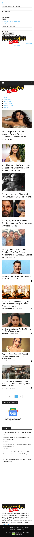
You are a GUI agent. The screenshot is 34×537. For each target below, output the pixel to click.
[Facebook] (2, 524)
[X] (8, 524)
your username (6, 11)
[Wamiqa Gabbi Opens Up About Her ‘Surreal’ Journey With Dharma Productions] (17, 345)
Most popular (7, 101)
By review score (8, 105)
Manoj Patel (5, 333)
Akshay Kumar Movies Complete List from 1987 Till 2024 (16, 277)
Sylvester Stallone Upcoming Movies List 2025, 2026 (17, 432)
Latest (5, 97)
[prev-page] (9, 396)
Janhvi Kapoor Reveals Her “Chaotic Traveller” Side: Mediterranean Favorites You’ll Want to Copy (17, 453)
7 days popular (8, 103)
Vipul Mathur (5, 281)
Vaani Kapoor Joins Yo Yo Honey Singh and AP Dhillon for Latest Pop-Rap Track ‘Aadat (16, 168)
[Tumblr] (7, 524)
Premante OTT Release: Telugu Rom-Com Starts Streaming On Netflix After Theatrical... (17, 304)
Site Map (27, 527)
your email (5, 31)
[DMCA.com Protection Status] (17, 535)
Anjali (3, 143)
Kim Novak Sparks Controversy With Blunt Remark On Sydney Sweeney (17, 460)
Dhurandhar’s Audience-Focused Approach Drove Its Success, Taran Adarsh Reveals (16, 383)
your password (6, 17)
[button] (3, 83)
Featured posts (8, 99)
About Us (5, 527)
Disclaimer (12, 529)
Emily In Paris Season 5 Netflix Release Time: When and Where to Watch (17, 445)
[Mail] (4, 524)
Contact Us (12, 527)
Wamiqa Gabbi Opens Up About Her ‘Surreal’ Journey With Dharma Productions (16, 356)
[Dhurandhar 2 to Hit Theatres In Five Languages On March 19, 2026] (17, 182)
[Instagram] (3, 524)
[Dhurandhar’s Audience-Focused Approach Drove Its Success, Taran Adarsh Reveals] (17, 372)
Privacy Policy (5, 23)
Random (6, 107)
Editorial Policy (20, 529)
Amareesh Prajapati (7, 308)
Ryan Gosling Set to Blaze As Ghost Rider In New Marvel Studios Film (16, 438)
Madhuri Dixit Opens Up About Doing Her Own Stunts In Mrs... (16, 330)
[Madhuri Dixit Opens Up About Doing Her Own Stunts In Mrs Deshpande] (17, 320)
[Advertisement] (17, 63)
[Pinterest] (6, 524)
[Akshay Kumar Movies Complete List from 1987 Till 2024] (17, 267)
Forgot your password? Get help (11, 21)
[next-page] (23, 396)
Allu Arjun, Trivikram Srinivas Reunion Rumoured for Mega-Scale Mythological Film (17, 223)
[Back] (2, 3)
